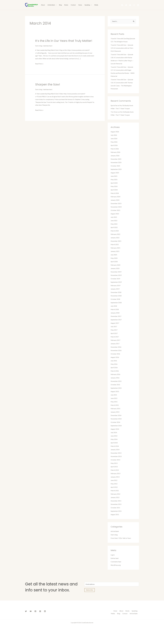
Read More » (39, 63)
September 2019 (116, 282)
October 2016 (115, 354)
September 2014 (116, 425)
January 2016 (115, 378)
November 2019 (116, 275)
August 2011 (115, 514)
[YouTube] (130, 5)
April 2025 (114, 183)
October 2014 (115, 422)
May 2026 (114, 142)
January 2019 (115, 289)
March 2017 (115, 337)
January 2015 (115, 412)
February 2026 (115, 152)
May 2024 (114, 186)
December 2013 (116, 453)
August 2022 (115, 214)
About (43, 5)
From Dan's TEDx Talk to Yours (121, 538)
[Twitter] (126, 5)
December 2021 (116, 241)
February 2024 (115, 196)
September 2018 (116, 302)
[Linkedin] (138, 5)
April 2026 (114, 145)
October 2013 (115, 460)
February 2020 (115, 265)
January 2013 (115, 477)
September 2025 (116, 169)
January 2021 (115, 251)
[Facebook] (122, 5)
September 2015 (116, 388)
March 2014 (115, 446)
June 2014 (114, 436)
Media (96, 5)
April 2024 (114, 190)
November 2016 (116, 350)
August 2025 (115, 173)
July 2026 (114, 135)
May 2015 (114, 402)
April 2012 (114, 487)
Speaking (87, 5)
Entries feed (114, 558)
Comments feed (116, 562)
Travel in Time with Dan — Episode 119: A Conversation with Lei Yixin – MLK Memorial (122, 48)
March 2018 (115, 309)
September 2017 (116, 320)
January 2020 (115, 268)
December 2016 (116, 347)
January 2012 (115, 497)
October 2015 (115, 384)
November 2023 (116, 207)
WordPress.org (116, 565)
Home (80, 5)
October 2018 (115, 299)
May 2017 (114, 330)
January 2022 (115, 238)
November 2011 (116, 504)
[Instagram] (134, 5)
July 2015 (114, 395)
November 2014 (116, 419)
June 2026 (114, 138)
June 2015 (114, 398)
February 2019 (115, 285)
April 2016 (114, 367)
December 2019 (116, 272)
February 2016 (115, 374)
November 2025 (116, 162)
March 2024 (115, 193)
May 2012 (114, 484)
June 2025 (114, 176)
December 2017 (116, 316)
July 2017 (114, 326)
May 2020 (114, 258)
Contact (73, 5)
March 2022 (115, 231)
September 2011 (116, 511)
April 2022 (114, 227)
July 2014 (114, 432)
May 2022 (114, 224)
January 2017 (115, 343)
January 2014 (115, 449)
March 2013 (115, 470)
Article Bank (51, 5)
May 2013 (114, 463)
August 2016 (115, 357)
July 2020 (114, 255)
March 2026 (115, 149)
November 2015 (116, 381)
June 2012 (114, 480)
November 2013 (116, 456)
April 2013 (114, 467)
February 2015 (115, 408)
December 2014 (116, 415)
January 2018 (115, 313)
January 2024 (115, 200)
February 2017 (115, 340)
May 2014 (114, 439)
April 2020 (114, 261)
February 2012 (115, 494)
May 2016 (114, 364)
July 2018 (114, 306)
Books (66, 5)
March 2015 (115, 405)
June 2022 (114, 220)
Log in (113, 555)
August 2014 (115, 429)
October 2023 (115, 210)
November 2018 (116, 296)
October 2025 (115, 166)
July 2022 (114, 217)
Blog (60, 5)
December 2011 (116, 501)
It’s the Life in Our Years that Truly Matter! (63, 41)
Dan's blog (38, 46)
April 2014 (114, 443)
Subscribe (89, 590)
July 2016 (114, 361)
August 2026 (115, 132)
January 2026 (115, 155)
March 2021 (115, 244)
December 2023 (116, 203)
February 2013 (115, 473)
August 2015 (115, 391)
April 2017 (114, 333)
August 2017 (115, 323)
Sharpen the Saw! (47, 84)
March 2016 (115, 371)
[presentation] (55, 5)
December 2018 (116, 292)
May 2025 (114, 179)
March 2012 (115, 490)
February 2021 (115, 248)
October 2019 (115, 279)
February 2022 (115, 234)
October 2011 (115, 508)
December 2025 (116, 159)
